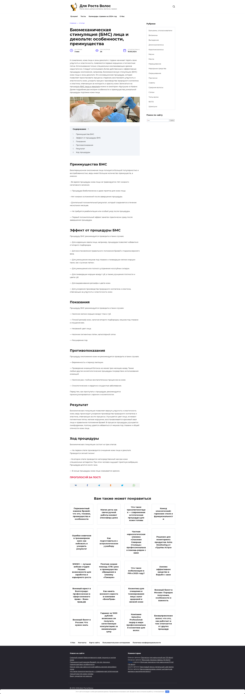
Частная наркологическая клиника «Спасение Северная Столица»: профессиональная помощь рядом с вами (136, 542)
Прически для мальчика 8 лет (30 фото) (157, 657)
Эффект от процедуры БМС (88, 138)
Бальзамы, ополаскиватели (160, 30)
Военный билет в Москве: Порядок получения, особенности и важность (163, 595)
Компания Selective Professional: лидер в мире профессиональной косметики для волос (136, 622)
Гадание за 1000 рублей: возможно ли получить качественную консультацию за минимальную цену (109, 622)
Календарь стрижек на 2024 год (103, 16)
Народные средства (157, 68)
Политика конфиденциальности (147, 643)
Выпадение (154, 40)
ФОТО (151, 102)
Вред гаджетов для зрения (81, 676)
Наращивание (155, 64)
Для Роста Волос (95, 6)
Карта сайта (94, 643)
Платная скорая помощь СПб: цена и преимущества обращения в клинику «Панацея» (109, 570)
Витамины (153, 35)
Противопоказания (84, 145)
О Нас (122, 16)
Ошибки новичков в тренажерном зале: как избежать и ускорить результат (81, 542)
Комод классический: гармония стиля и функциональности (163, 513)
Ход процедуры (83, 152)
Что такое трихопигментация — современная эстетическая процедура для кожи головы (136, 514)
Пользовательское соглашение (116, 643)
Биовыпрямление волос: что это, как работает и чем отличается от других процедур (163, 622)
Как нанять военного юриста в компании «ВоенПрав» (109, 595)
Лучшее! (74, 16)
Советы (152, 83)
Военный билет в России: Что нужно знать (82, 622)
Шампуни (153, 106)
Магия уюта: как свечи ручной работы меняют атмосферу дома (109, 514)
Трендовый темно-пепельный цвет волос (157, 667)
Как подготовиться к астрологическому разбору (109, 542)
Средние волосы (156, 87)
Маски (151, 54)
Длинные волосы (156, 45)
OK (167, 691)
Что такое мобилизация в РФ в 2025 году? (136, 570)
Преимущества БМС (85, 134)
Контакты (82, 643)
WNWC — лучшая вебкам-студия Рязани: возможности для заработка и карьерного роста (81, 570)
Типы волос (154, 97)
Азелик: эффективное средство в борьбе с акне (163, 571)
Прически (153, 78)
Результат (80, 149)
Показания (81, 141)
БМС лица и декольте (90, 87)
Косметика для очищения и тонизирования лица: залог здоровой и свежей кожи (136, 595)
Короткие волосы (156, 50)
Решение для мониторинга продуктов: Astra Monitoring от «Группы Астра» (163, 542)
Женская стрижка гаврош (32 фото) (156, 660)
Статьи (151, 92)
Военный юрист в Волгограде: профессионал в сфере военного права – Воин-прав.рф (81, 595)
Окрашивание (155, 73)
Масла (151, 59)
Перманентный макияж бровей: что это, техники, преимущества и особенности (82, 513)
